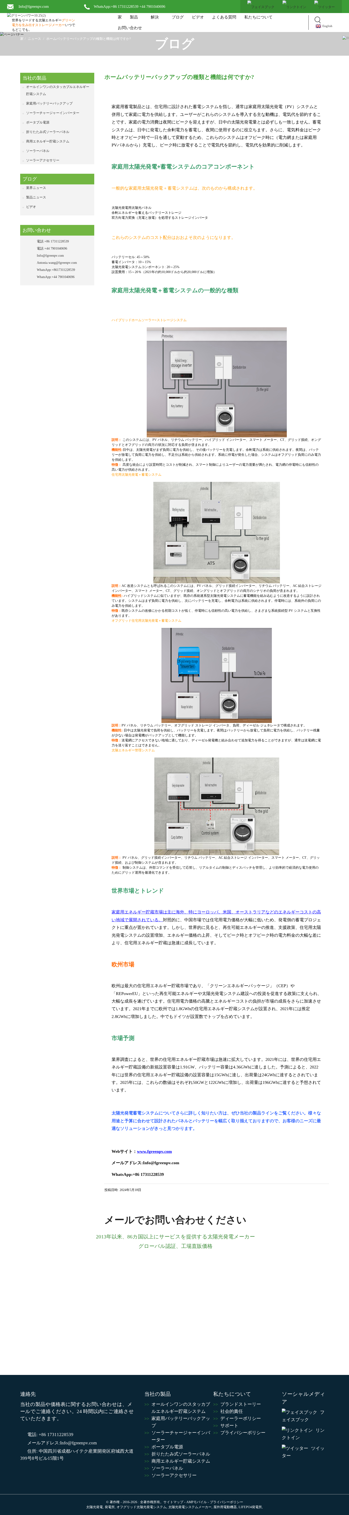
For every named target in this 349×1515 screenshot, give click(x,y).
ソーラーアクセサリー (42, 160)
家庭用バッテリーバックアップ (49, 103)
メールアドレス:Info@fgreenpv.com (62, 1442)
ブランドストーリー (240, 1404)
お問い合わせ (130, 28)
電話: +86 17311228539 (50, 1434)
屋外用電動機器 (225, 1507)
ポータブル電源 (37, 122)
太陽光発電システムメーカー (190, 1507)
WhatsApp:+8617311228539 (56, 270)
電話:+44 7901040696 (52, 248)
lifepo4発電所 (250, 1507)
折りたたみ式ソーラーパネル (47, 132)
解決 (155, 17)
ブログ (178, 17)
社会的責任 (231, 1411)
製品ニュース (36, 197)
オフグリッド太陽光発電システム (141, 1507)
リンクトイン (303, 1434)
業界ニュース (36, 188)
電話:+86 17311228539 (53, 241)
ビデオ (198, 17)
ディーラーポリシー (240, 1418)
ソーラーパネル (37, 151)
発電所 (110, 1507)
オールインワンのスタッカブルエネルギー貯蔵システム (57, 90)
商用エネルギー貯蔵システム (47, 141)
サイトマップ (173, 1502)
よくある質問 (224, 17)
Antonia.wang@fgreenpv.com (57, 263)
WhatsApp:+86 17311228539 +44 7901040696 (129, 7)
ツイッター (303, 1452)
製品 (134, 17)
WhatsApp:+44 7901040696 (56, 277)
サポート (229, 1425)
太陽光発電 (94, 1507)
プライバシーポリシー (242, 1432)
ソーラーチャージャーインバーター (52, 113)
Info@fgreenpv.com (34, 7)
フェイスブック (303, 1416)
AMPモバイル (196, 1502)
